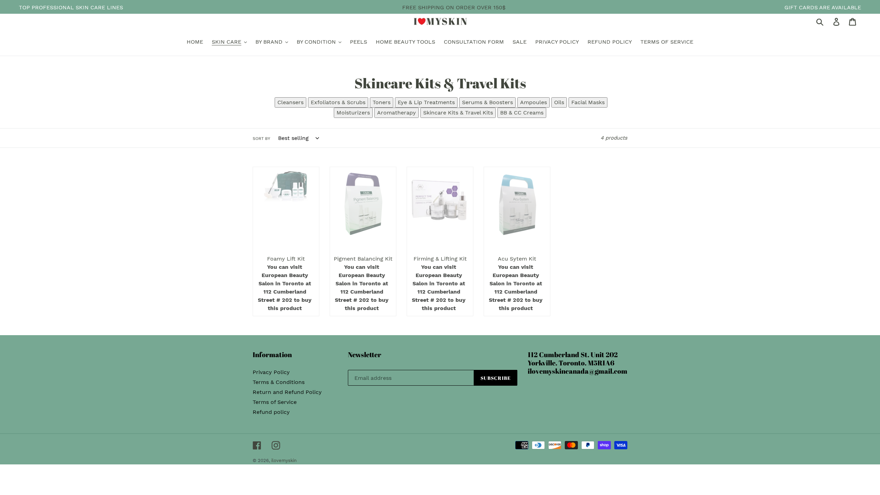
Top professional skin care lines (71, 7)
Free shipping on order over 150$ (454, 7)
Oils (559, 102)
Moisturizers (353, 112)
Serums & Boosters (487, 102)
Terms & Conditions (279, 382)
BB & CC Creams (521, 112)
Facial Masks (588, 102)
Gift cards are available (822, 7)
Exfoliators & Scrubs (338, 102)
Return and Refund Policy (287, 392)
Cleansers (290, 102)
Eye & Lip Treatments (426, 102)
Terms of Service (275, 402)
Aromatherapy (396, 112)
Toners (381, 102)
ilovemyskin (284, 460)
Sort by (261, 138)
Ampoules (533, 102)
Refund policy (271, 412)
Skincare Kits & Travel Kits (458, 112)
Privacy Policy (271, 372)
